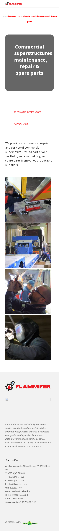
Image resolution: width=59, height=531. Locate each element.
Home (4, 16)
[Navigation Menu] (52, 4)
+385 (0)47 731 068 (16, 473)
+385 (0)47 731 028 (16, 476)
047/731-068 (21, 124)
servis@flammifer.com (27, 112)
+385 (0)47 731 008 (15, 480)
